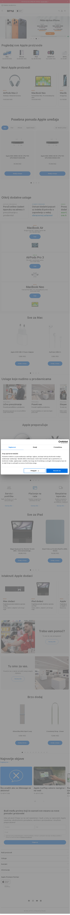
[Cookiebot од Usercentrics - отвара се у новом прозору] (60, 442)
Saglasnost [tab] (12, 447)
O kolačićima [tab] (58, 447)
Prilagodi (33, 470)
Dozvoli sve (57, 470)
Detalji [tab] (35, 447)
